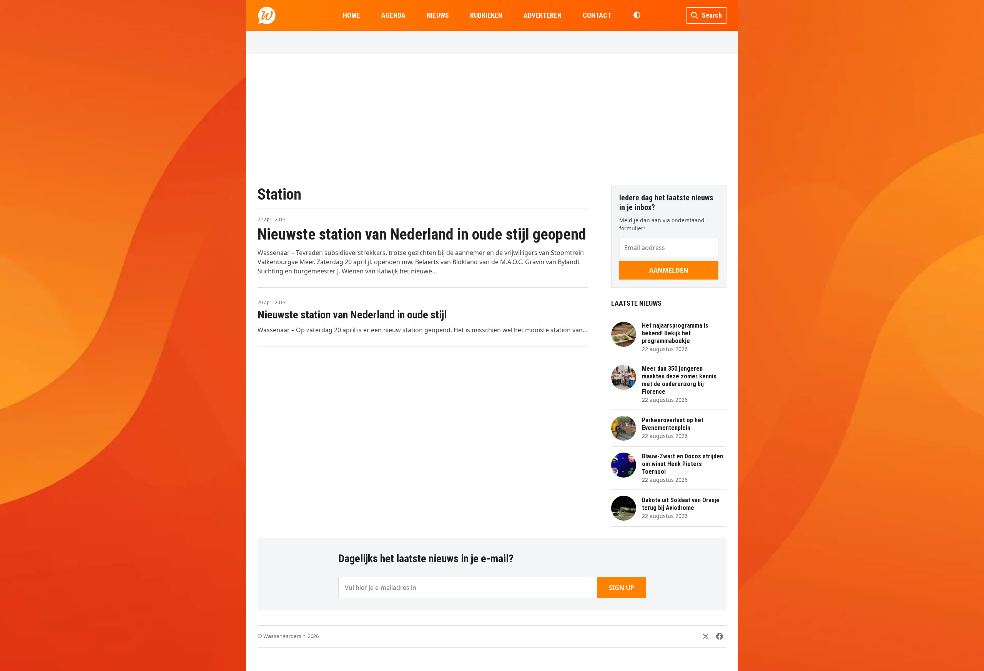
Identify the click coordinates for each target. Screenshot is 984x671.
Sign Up (621, 587)
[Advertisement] (492, 119)
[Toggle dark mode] (636, 15)
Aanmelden (668, 270)
